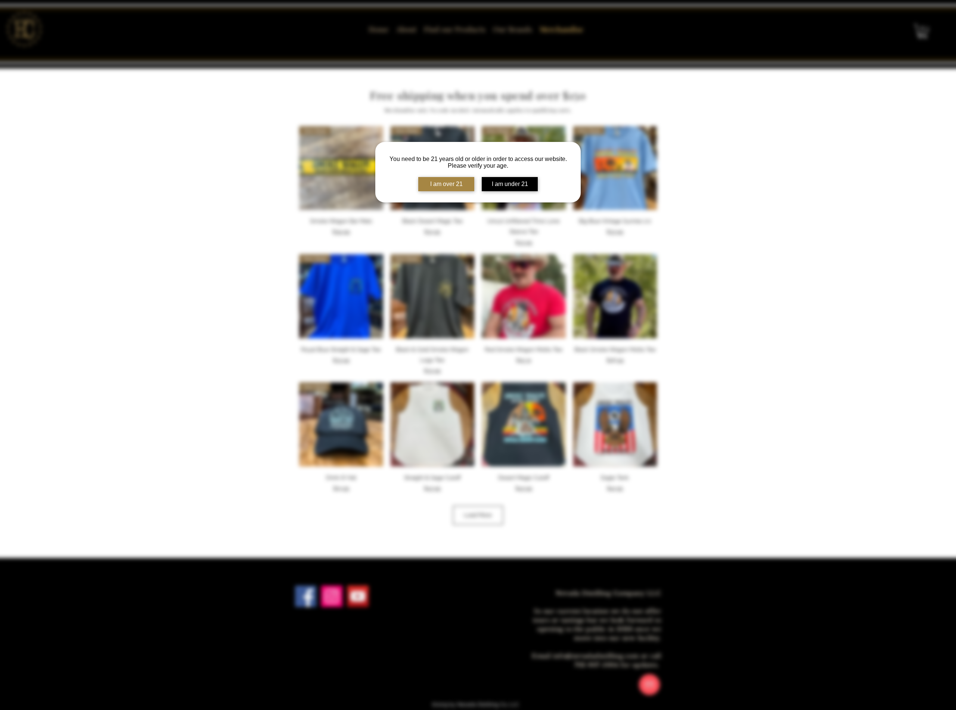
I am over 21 (446, 184)
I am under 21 (510, 184)
